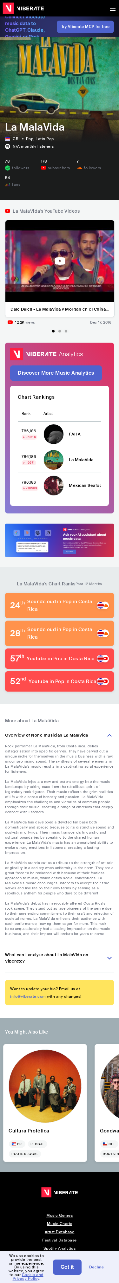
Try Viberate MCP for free (85, 26)
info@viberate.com (28, 996)
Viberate (23, 8)
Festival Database (59, 1240)
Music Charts (59, 1223)
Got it (67, 1267)
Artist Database (60, 1232)
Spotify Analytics (59, 1248)
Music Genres (59, 1215)
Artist (48, 413)
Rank (26, 413)
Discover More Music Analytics (56, 373)
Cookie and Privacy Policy (28, 1276)
